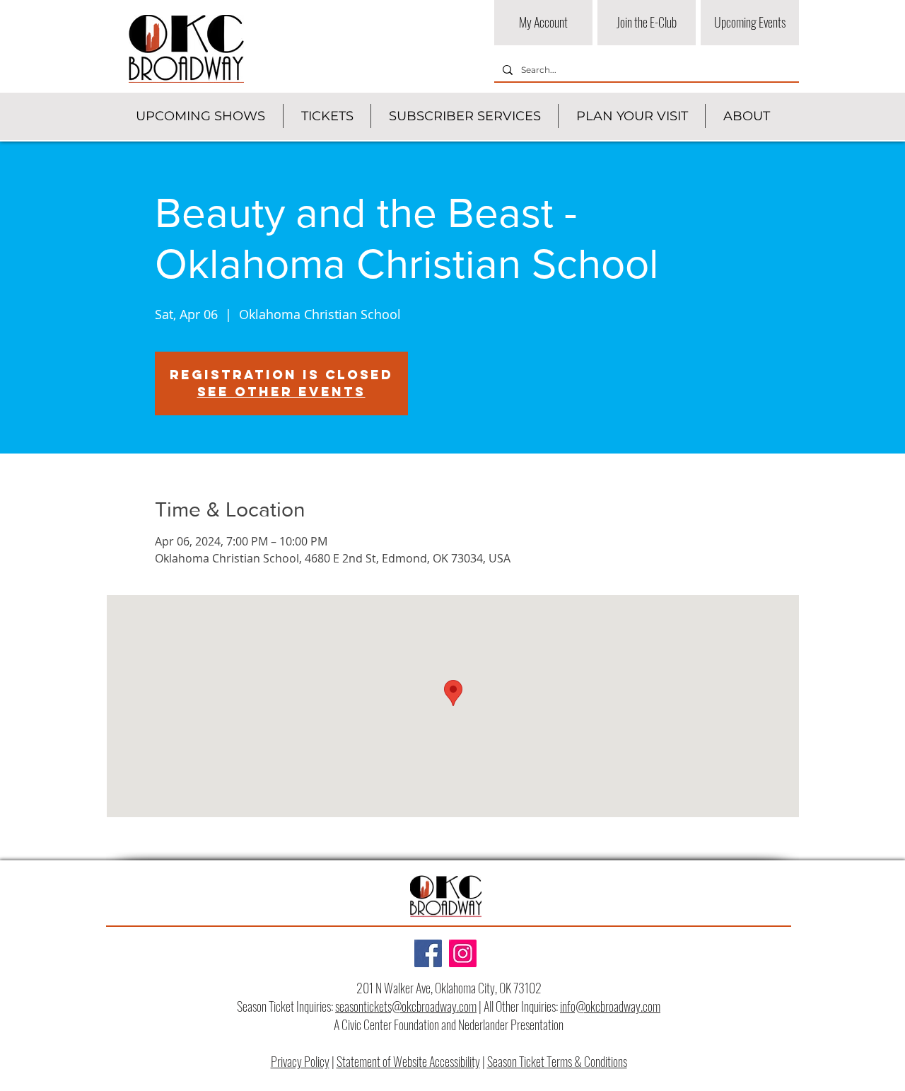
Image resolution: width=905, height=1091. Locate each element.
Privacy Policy (300, 1061)
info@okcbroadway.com (610, 1006)
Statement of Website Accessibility (408, 1061)
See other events (281, 391)
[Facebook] (428, 953)
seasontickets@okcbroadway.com (406, 1006)
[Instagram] (463, 953)
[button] (200, 116)
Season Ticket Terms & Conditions (557, 1061)
